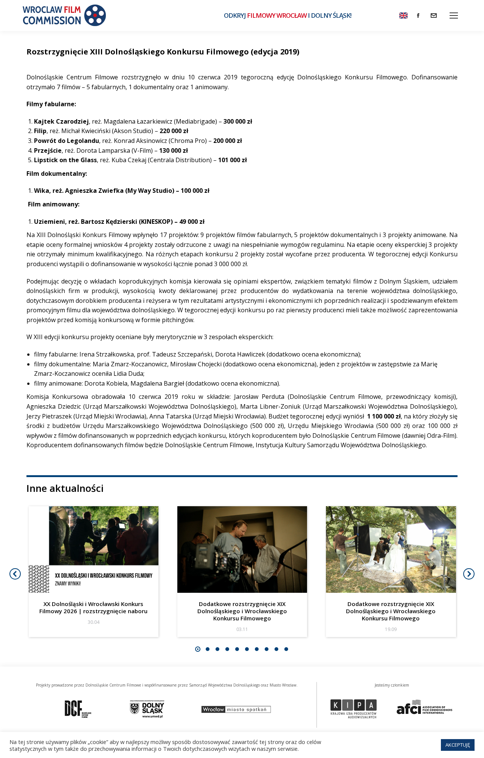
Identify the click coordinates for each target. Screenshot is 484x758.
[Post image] (93, 549)
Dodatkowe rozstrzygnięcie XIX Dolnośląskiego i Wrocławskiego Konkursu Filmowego (242, 611)
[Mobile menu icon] (453, 15)
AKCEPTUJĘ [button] (457, 744)
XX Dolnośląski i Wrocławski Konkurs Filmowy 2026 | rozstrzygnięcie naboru (93, 607)
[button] (198, 649)
